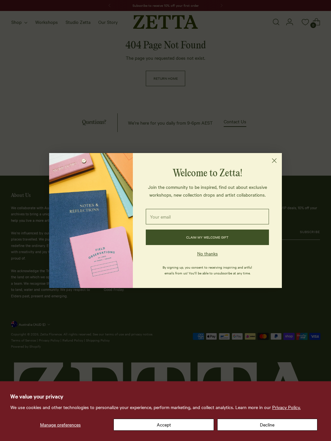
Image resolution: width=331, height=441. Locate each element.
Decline (267, 424)
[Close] (274, 161)
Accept (164, 424)
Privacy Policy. (286, 407)
